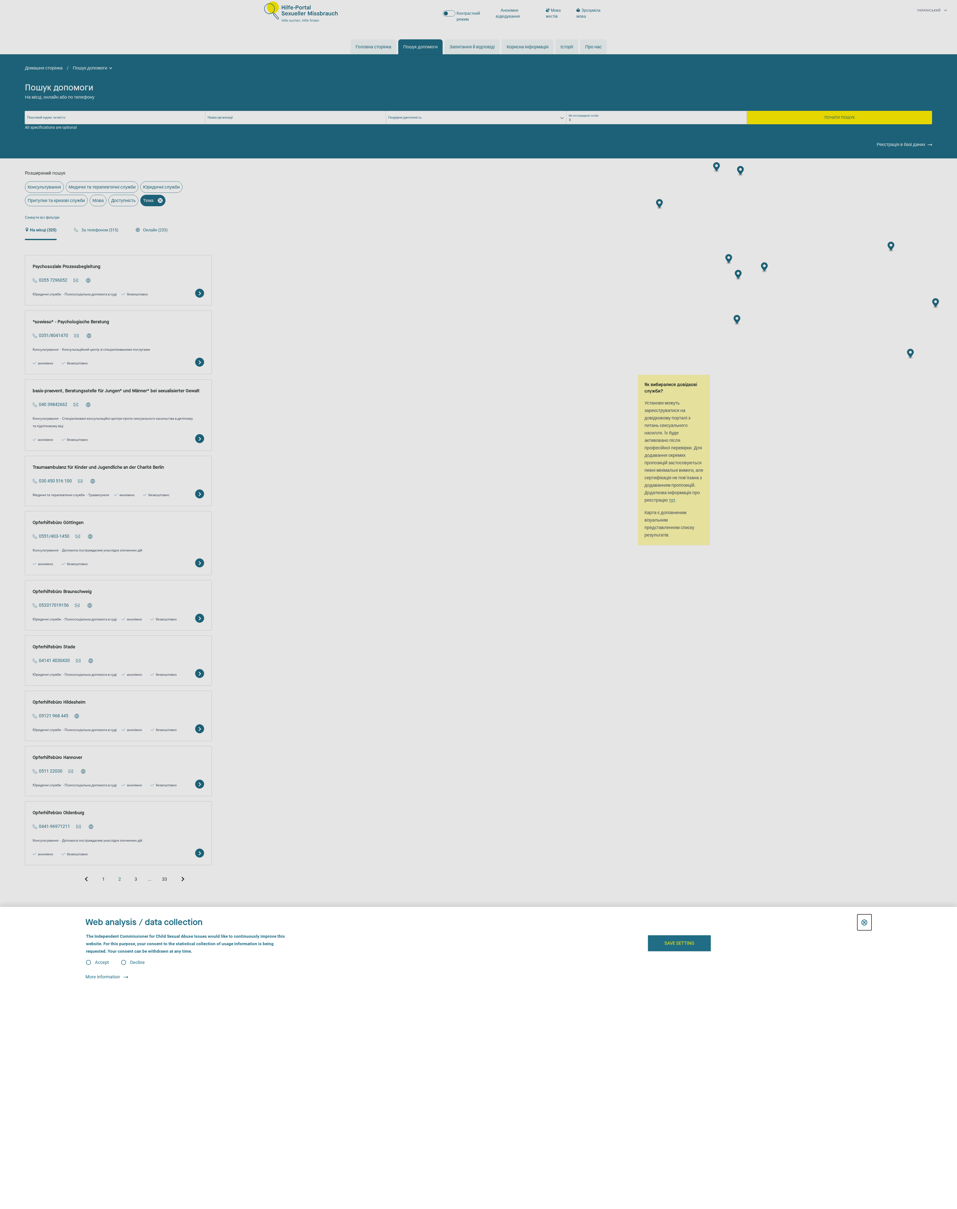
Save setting (679, 943)
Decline (137, 962)
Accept (102, 962)
